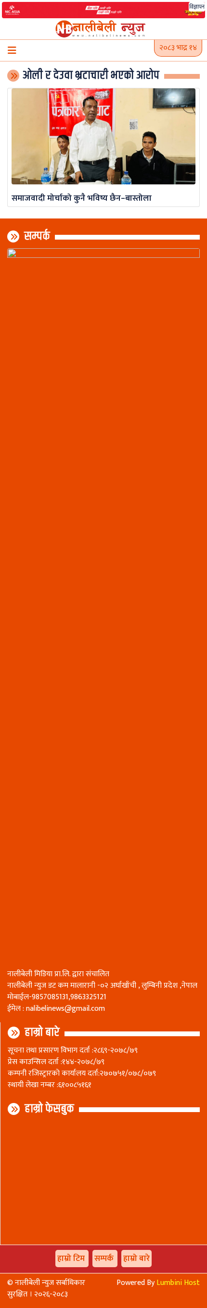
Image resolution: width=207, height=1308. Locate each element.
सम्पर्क (37, 236)
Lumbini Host (178, 1282)
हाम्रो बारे (42, 1032)
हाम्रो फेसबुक (49, 1109)
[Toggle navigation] (12, 50)
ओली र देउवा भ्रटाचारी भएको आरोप (91, 75)
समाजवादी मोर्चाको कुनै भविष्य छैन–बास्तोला (82, 198)
